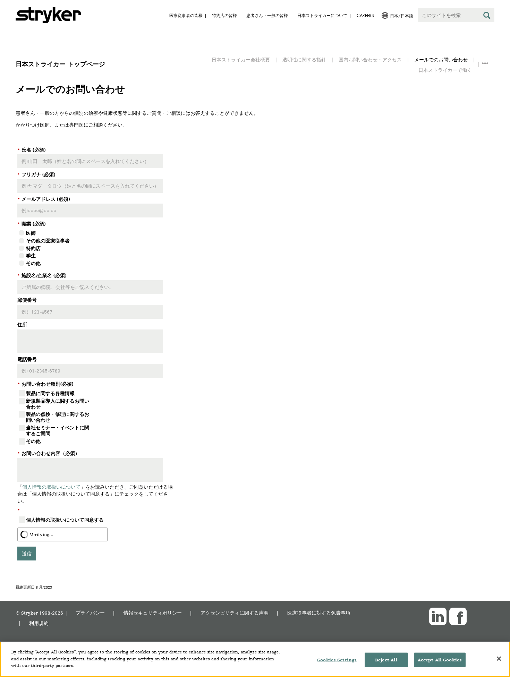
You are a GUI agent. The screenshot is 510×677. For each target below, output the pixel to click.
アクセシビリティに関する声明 (235, 612)
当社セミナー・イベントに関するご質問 (57, 430)
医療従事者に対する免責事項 (318, 612)
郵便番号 (27, 300)
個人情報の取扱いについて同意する (65, 520)
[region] (255, 659)
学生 (31, 255)
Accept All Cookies (440, 659)
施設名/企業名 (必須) (42, 275)
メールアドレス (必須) (43, 199)
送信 (27, 553)
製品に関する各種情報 (50, 393)
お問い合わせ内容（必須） (48, 453)
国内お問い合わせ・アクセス (370, 59)
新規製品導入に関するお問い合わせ (57, 404)
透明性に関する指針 (304, 59)
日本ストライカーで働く (445, 70)
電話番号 (27, 359)
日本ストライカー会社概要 (241, 59)
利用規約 (39, 623)
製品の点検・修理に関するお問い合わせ (57, 417)
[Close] (499, 658)
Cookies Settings (337, 659)
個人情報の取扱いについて (51, 487)
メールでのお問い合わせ (441, 59)
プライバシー (90, 612)
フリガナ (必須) (36, 174)
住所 (22, 324)
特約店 (33, 248)
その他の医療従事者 (48, 240)
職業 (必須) (31, 223)
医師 (31, 233)
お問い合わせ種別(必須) (45, 384)
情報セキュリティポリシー (153, 612)
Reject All (386, 659)
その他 (33, 263)
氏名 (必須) (31, 150)
